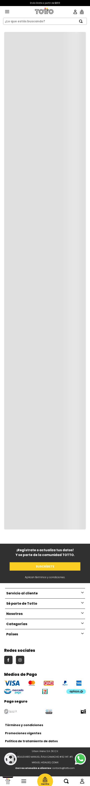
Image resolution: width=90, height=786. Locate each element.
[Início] (7, 781)
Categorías (23, 781)
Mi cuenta (82, 781)
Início (7, 781)
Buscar (66, 781)
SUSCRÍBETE (45, 566)
